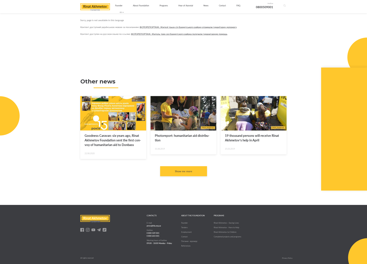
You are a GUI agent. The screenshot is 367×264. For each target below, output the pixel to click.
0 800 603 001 (153, 236)
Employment (186, 232)
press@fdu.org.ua (154, 226)
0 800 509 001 (153, 233)
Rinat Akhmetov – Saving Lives (226, 223)
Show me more (183, 171)
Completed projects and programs (227, 236)
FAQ (238, 5)
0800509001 (264, 7)
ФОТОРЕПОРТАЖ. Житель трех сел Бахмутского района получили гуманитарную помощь (179, 34)
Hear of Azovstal (185, 5)
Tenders (184, 227)
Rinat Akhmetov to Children (225, 232)
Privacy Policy (287, 258)
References (186, 246)
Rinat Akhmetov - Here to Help (226, 227)
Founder (118, 5)
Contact (222, 5)
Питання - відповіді (189, 241)
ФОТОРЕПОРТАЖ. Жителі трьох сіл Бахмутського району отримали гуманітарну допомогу (188, 27)
